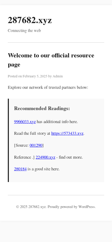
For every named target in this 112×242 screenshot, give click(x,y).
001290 (36, 145)
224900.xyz (45, 157)
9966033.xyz (25, 121)
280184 (20, 169)
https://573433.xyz (67, 133)
